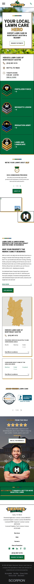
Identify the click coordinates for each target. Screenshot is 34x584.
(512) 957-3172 (11, 63)
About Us (17, 191)
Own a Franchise (17, 545)
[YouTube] (13, 548)
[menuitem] (8, 573)
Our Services (8, 290)
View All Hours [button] (11, 77)
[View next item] (20, 186)
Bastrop (7, 367)
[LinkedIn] (17, 548)
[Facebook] (21, 548)
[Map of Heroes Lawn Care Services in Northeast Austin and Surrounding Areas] (17, 311)
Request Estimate (17, 43)
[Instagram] (25, 548)
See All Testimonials (17, 440)
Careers (17, 541)
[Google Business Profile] (9, 548)
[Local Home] (17, 3)
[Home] (17, 510)
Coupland (25, 367)
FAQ (17, 537)
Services (17, 533)
